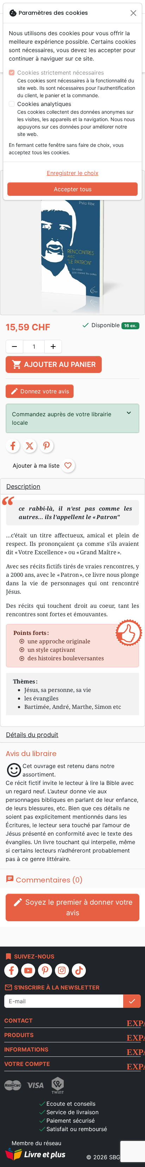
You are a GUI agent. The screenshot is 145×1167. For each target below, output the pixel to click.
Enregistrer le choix (73, 172)
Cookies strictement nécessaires (60, 72)
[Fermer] (133, 13)
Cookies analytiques (44, 103)
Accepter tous (73, 189)
